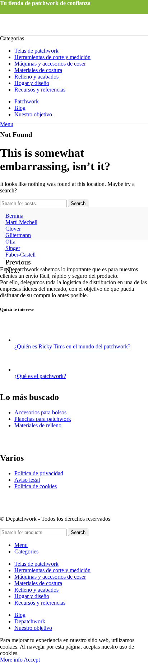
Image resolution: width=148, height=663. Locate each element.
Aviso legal (27, 480)
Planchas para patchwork (42, 419)
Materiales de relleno (37, 425)
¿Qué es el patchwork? (40, 376)
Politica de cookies (35, 486)
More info (11, 660)
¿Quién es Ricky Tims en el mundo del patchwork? (72, 346)
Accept (32, 660)
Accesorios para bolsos (40, 412)
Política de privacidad (38, 473)
